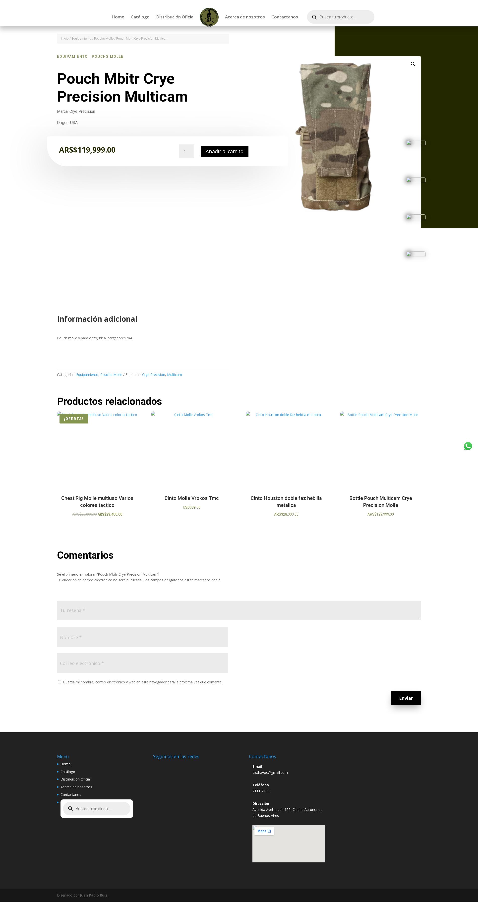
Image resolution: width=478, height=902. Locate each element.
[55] (416, 218)
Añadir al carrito (224, 151)
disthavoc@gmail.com (270, 772)
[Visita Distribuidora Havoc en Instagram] (159, 765)
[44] (416, 181)
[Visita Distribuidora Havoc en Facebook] (171, 765)
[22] (416, 143)
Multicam (174, 374)
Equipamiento (81, 38)
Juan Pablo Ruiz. (94, 895)
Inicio (65, 38)
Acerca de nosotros (245, 17)
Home (118, 17)
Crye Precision (153, 374)
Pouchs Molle (104, 38)
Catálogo (140, 17)
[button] (413, 64)
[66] (416, 255)
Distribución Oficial (175, 17)
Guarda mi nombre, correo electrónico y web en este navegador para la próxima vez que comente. (142, 682)
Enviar (406, 698)
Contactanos (284, 17)
